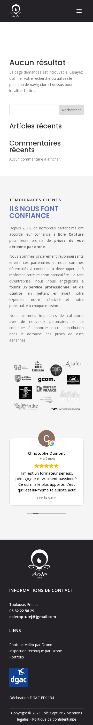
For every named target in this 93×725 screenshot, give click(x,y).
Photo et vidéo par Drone (30, 644)
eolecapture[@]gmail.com (32, 616)
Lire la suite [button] (46, 497)
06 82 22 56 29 (21, 610)
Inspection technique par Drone (35, 650)
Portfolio (16, 657)
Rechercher (71, 109)
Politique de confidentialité (54, 719)
